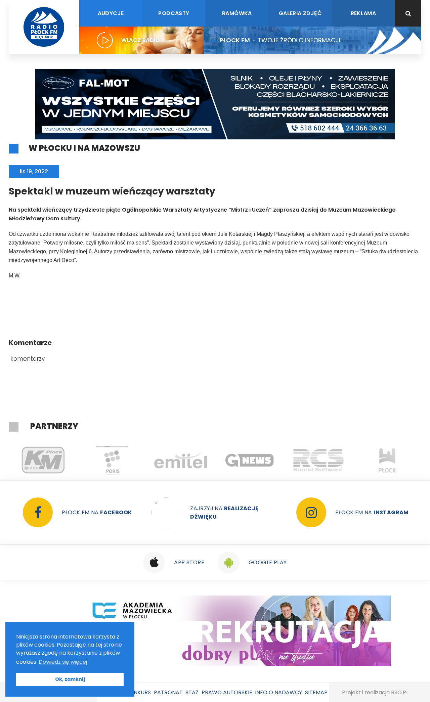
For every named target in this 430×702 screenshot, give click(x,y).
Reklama (363, 13)
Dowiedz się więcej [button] (63, 662)
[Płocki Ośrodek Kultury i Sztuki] (112, 460)
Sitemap (316, 692)
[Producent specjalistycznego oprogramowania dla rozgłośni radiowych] (249, 460)
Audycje (111, 13)
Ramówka (237, 13)
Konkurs (138, 692)
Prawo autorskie (227, 692)
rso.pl (399, 692)
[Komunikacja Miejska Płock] (43, 460)
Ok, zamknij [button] (70, 679)
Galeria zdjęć (300, 13)
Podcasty (173, 13)
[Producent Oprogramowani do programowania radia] (318, 460)
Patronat (168, 692)
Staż (192, 692)
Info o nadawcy (278, 692)
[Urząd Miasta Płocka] (387, 460)
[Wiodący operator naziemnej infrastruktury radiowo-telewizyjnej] (180, 460)
